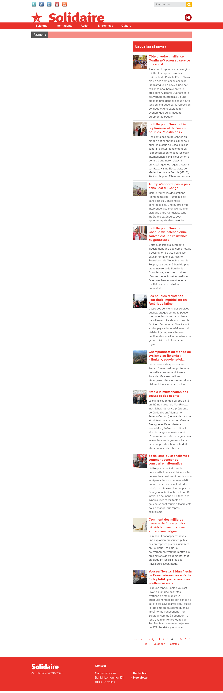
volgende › (160, 644)
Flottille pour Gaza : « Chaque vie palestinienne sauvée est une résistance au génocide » (168, 234)
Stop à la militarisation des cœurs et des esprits (168, 394)
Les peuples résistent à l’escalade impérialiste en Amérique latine (168, 300)
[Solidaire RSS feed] (65, 6)
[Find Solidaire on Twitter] (34, 6)
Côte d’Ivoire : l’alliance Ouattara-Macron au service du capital (169, 60)
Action (85, 25)
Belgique (41, 25)
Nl (188, 18)
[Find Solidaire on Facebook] (42, 6)
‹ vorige (151, 639)
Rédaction (140, 673)
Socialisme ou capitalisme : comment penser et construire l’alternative (169, 460)
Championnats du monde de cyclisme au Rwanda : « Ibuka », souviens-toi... (170, 356)
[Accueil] (46, 669)
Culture (126, 25)
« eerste (139, 639)
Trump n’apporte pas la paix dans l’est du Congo (169, 186)
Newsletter (141, 677)
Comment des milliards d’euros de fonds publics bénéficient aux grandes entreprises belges (167, 525)
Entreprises (105, 25)
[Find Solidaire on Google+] (49, 6)
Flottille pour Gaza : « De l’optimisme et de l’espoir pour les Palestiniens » (168, 128)
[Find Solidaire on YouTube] (57, 6)
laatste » (174, 644)
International (64, 25)
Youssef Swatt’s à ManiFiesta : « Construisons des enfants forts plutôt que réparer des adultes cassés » (170, 577)
